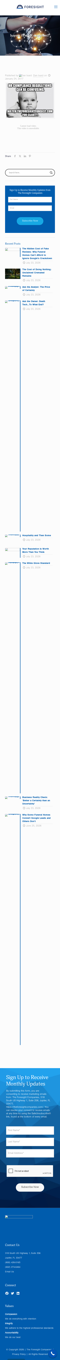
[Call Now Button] (52, 1353)
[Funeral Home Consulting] (30, 11)
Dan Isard (38, 76)
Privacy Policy (19, 1354)
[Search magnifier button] (51, 173)
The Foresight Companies (39, 1350)
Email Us (9, 1272)
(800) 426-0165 (12, 1263)
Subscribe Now (30, 1187)
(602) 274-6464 (12, 1267)
